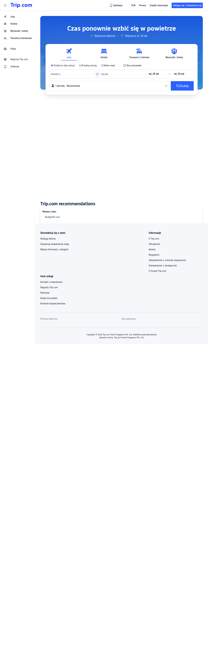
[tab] (69, 53)
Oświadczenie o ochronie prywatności (167, 260)
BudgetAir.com (52, 217)
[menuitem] (17, 16)
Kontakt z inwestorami (51, 282)
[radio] (62, 65)
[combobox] (57, 74)
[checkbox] (132, 65)
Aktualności (154, 244)
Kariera (152, 249)
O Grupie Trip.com (157, 271)
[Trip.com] (21, 5)
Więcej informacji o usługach (54, 249)
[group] (102, 35)
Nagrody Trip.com (49, 287)
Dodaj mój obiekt (48, 298)
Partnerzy (45, 292)
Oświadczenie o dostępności (163, 265)
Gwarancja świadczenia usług (54, 244)
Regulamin (154, 255)
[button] (5, 5)
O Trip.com (154, 238)
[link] (116, 5)
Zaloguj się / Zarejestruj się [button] (187, 5)
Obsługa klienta (48, 238)
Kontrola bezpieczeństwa (52, 303)
